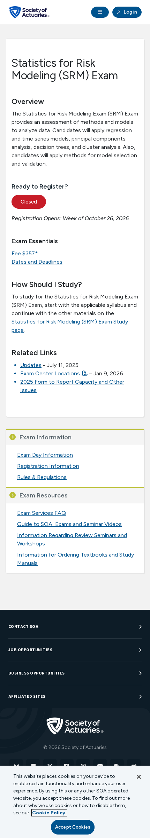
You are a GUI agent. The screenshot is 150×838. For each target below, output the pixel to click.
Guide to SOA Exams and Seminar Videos (69, 524)
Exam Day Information (45, 455)
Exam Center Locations (50, 373)
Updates (31, 365)
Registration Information (48, 466)
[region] (75, 802)
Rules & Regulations (42, 477)
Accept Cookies (72, 827)
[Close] (139, 776)
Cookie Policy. (49, 813)
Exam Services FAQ (41, 513)
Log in (129, 12)
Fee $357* (25, 253)
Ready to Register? (40, 186)
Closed (29, 202)
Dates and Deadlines (37, 261)
